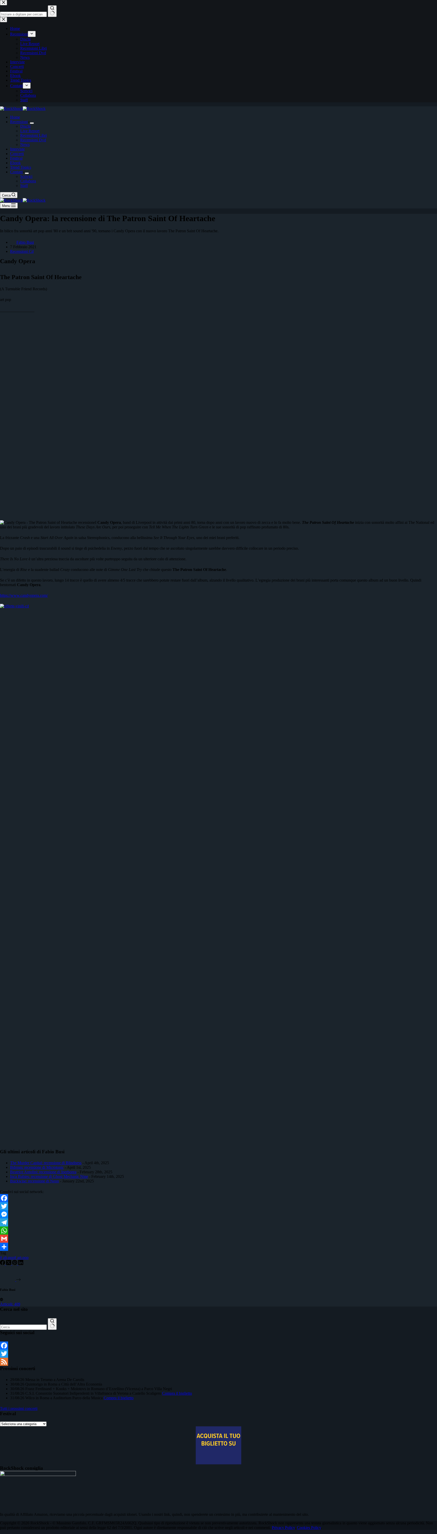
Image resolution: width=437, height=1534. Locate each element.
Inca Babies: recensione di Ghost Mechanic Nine (49, 1176)
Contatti (16, 172)
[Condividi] (218, 1247)
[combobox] (23, 1327)
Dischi (25, 126)
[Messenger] (218, 1214)
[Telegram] (218, 1222)
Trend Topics (20, 167)
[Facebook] (218, 1198)
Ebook (15, 163)
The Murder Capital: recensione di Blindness (45, 1163)
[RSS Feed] (218, 1362)
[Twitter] (218, 1206)
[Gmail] (218, 1239)
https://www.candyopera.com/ (24, 595)
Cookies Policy (309, 1527)
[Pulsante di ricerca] (52, 1324)
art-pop (21, 1257)
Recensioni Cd (22, 251)
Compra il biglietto (177, 1393)
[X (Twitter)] (9, 1263)
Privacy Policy (283, 1527)
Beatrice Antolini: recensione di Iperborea (43, 1172)
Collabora (28, 181)
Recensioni (19, 122)
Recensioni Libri (33, 135)
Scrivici (26, 176)
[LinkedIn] (20, 1263)
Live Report (29, 131)
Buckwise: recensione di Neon (34, 1181)
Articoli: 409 (10, 1304)
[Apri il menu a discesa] (32, 123)
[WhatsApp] (218, 1230)
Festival (16, 158)
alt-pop (7, 1257)
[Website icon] (1, 1299)
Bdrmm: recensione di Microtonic (37, 1167)
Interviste (17, 149)
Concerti (17, 153)
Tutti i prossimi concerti (18, 1408)
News (25, 144)
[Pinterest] (15, 1263)
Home (15, 117)
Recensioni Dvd (33, 140)
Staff (24, 185)
